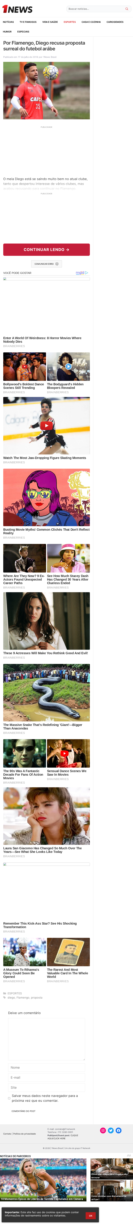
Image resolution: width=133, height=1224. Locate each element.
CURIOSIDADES (115, 22)
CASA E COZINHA (91, 22)
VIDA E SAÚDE (50, 22)
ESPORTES (70, 22)
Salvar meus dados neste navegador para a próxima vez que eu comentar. (45, 1098)
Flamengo (23, 997)
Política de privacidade (24, 1133)
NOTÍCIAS (8, 22)
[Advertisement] (46, 151)
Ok (90, 1215)
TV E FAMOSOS (28, 22)
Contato (7, 1133)
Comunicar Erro (44, 264)
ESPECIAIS (23, 31)
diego (11, 997)
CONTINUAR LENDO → (47, 249)
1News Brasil (49, 57)
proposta (36, 997)
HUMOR (7, 31)
